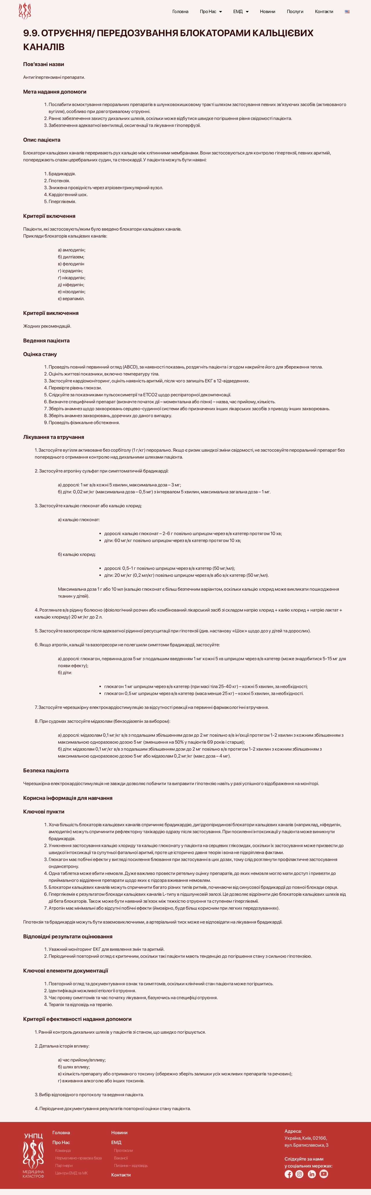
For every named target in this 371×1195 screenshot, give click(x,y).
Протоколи (123, 1150)
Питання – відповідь (131, 1165)
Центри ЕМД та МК (71, 1173)
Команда (63, 1150)
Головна (180, 11)
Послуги (295, 11)
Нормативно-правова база (78, 1158)
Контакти (324, 11)
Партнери (63, 1165)
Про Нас (208, 11)
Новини (267, 11)
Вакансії (121, 1158)
